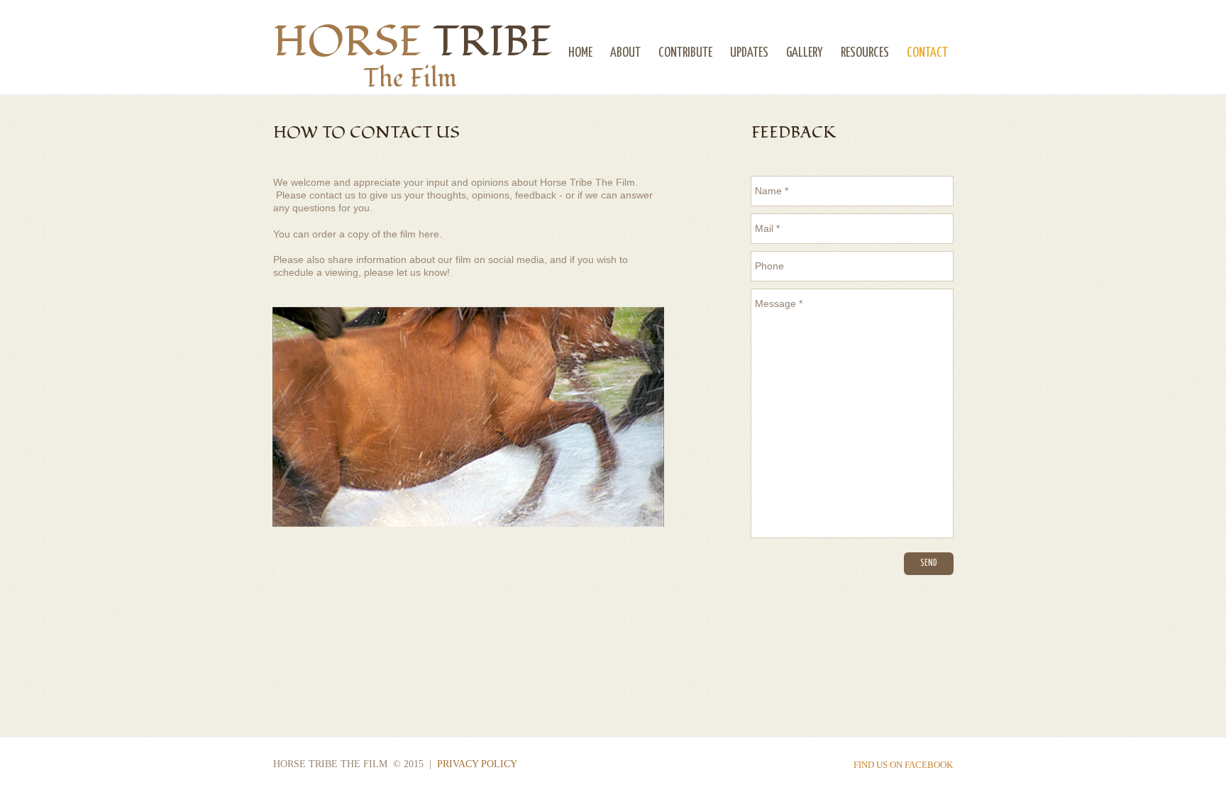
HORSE (413, 42)
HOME (580, 53)
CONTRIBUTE (685, 53)
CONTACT (927, 53)
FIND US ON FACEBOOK (903, 764)
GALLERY (804, 53)
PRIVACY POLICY (477, 764)
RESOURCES (865, 53)
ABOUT (625, 53)
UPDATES (749, 53)
